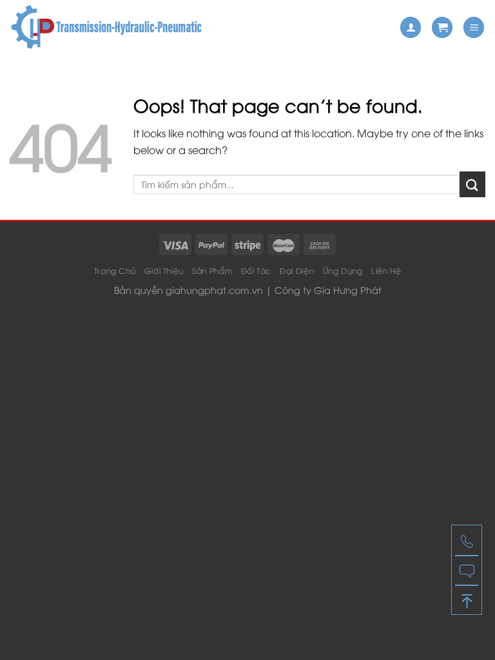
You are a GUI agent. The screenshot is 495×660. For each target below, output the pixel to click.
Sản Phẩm (212, 270)
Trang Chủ (115, 270)
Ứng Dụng (343, 270)
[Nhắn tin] (466, 570)
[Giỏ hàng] (442, 27)
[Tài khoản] (410, 27)
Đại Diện (297, 270)
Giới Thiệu (164, 270)
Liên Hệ (386, 270)
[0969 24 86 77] (466, 540)
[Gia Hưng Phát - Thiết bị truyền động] (106, 27)
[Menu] (473, 27)
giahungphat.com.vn (214, 290)
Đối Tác (256, 270)
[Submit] (472, 184)
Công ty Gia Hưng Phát (328, 290)
